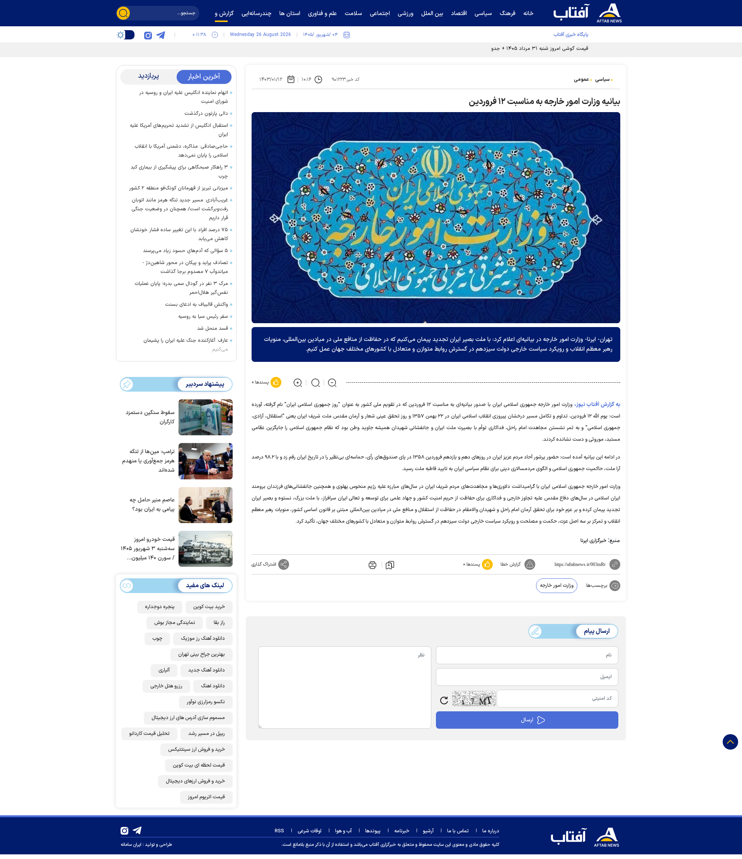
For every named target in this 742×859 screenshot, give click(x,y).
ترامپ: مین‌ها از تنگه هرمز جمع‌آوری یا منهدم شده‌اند (148, 461)
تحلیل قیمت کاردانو (149, 734)
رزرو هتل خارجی (166, 686)
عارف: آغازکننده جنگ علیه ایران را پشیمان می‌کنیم (185, 345)
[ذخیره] (390, 564)
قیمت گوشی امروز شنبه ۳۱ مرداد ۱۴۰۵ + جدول (538, 49)
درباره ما (490, 831)
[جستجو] (123, 13)
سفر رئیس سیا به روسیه (203, 316)
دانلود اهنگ (213, 686)
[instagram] (148, 34)
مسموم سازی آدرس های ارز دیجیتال (188, 718)
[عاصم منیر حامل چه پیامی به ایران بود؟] (204, 504)
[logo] (589, 12)
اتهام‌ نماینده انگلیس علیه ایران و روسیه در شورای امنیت (183, 97)
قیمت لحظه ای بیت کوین (199, 765)
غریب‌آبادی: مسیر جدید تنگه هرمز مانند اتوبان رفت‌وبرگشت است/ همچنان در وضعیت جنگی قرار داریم (179, 209)
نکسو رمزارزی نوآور (206, 702)
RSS (279, 831)
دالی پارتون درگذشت (206, 114)
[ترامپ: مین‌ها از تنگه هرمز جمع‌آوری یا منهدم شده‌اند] (204, 460)
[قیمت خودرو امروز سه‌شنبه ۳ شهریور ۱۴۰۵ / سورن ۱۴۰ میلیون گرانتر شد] (204, 548)
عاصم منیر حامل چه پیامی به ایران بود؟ (152, 504)
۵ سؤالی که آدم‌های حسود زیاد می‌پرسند (185, 251)
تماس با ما (458, 831)
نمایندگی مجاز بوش (174, 623)
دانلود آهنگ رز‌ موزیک (203, 639)
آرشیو (428, 831)
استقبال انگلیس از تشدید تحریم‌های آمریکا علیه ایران (179, 130)
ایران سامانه (131, 844)
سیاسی (602, 80)
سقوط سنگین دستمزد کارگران (150, 417)
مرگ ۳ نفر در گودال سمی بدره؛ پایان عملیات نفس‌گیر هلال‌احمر (181, 288)
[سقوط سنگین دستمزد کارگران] (204, 416)
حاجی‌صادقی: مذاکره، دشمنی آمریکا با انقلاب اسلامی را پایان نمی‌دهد (181, 151)
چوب (157, 639)
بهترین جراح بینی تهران (201, 654)
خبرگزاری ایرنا (593, 541)
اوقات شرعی (310, 831)
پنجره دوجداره (160, 607)
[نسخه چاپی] (371, 564)
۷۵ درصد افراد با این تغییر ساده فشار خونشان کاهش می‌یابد (179, 234)
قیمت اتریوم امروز (206, 797)
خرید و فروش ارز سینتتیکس (196, 749)
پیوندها (373, 831)
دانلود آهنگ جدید (206, 670)
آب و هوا (343, 831)
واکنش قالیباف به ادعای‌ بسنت (196, 304)
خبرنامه (401, 831)
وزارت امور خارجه (557, 586)
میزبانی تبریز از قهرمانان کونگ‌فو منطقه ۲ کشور (178, 188)
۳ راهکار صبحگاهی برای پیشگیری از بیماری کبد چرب (179, 172)
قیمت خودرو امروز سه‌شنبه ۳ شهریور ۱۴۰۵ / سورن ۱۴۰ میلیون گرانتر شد (148, 549)
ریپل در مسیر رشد (206, 734)
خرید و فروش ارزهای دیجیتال (195, 781)
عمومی (581, 80)
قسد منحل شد (212, 328)
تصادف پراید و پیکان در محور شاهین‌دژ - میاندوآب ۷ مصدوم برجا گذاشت (185, 267)
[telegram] (160, 35)
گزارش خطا (510, 564)
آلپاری (164, 670)
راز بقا (219, 623)
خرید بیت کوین (209, 607)
